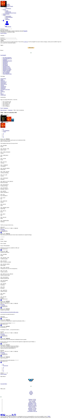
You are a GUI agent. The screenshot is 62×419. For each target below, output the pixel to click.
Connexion (9, 26)
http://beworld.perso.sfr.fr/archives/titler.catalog (9, 312)
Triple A (2, 93)
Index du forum (3, 110)
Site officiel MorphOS (7, 57)
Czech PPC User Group (5, 89)
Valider (2, 40)
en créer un (26, 41)
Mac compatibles (6, 72)
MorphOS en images (7, 68)
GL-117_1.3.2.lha (32, 400)
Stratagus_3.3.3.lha (32, 399)
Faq (6, 7)
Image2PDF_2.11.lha (32, 403)
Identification (5, 61)
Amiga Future (3, 82)
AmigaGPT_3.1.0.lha (32, 408)
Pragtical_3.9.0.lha (32, 402)
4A (1, 92)
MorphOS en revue (6, 67)
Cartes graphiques (6, 71)
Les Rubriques (8, 8)
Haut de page (5, 365)
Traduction (10, 110)
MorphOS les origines (7, 69)
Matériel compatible (6, 70)
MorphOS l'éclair (6, 66)
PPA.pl (1, 90)
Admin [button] (4, 15)
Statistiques (7, 19)
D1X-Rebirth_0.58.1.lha (32, 411)
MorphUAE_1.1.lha (32, 404)
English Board (8, 11)
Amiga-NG (2, 91)
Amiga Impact (3, 78)
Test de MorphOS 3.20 (7, 58)
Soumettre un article (9, 6)
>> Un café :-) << (3, 230)
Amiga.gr (2, 85)
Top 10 (6, 18)
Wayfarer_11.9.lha (32, 410)
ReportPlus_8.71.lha (32, 409)
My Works (2, 229)
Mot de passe (3, 39)
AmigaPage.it (3, 87)
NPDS (49, 416)
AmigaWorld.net (3, 84)
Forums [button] (4, 9)
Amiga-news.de (3, 81)
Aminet (1, 79)
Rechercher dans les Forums (10, 12)
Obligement (2, 80)
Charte (6, 415)
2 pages (4, 131)
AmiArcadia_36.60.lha (32, 405)
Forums (6, 10)
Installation (5, 59)
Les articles (7, 4)
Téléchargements (6, 13)
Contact (10, 415)
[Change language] (4, 29)
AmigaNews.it (3, 86)
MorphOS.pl (5, 64)
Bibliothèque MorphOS (7, 60)
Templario (31, 393)
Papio (31, 394)
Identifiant (2, 38)
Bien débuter (5, 65)
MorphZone (5, 63)
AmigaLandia (3, 94)
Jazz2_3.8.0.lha (32, 401)
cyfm (31, 391)
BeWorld (31, 392)
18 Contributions (6, 130)
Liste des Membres (9, 17)
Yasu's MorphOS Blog (7, 73)
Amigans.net (2, 88)
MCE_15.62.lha (32, 406)
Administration (8, 16)
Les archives (7, 5)
